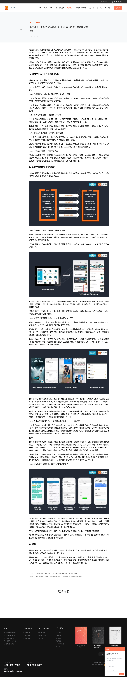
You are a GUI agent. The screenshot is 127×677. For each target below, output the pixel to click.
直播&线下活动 (42, 635)
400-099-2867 (35, 665)
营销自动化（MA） (9, 644)
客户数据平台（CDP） (10, 641)
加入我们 (58, 635)
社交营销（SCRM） (9, 638)
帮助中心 (99, 8)
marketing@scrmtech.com (13, 671)
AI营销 (51, 8)
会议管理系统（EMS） (10, 635)
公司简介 (58, 632)
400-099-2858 (12, 665)
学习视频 (40, 638)
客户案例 (69, 8)
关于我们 (107, 8)
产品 (45, 8)
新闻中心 (58, 638)
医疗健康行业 (26, 638)
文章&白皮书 (41, 632)
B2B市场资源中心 (80, 8)
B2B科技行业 (26, 632)
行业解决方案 (60, 8)
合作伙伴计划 (60, 644)
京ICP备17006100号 (97, 664)
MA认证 (58, 647)
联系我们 (58, 641)
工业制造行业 (26, 635)
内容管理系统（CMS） (10, 632)
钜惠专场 (91, 8)
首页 (40, 8)
